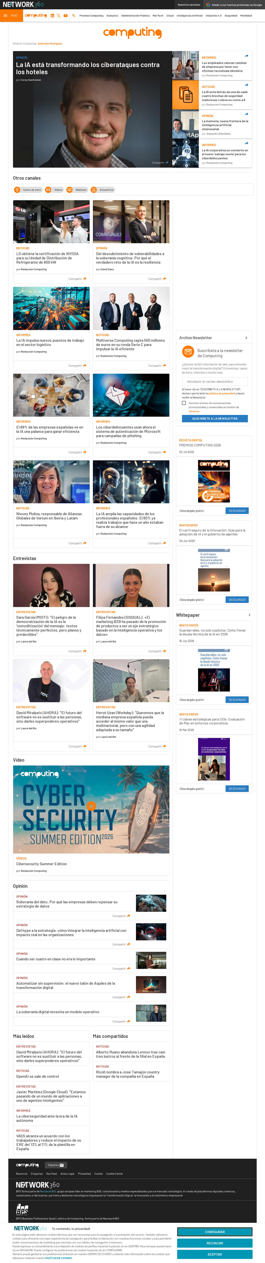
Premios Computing (91, 15)
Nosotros (21, 1173)
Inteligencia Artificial (190, 15)
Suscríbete (215, 418)
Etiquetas (37, 1173)
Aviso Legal (67, 1173)
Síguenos (53, 1164)
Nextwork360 (48, 1191)
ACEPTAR (215, 1254)
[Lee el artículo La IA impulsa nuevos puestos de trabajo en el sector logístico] (51, 328)
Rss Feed (51, 1173)
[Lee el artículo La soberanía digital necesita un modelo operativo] (91, 1014)
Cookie (98, 1173)
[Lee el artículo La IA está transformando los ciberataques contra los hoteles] (92, 109)
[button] (11, 15)
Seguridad (231, 15)
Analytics (112, 15)
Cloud (170, 15)
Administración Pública (135, 15)
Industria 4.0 (214, 15)
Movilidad (246, 15)
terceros (194, 411)
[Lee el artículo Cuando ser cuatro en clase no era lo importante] (91, 961)
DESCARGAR (237, 510)
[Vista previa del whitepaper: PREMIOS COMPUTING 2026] (214, 481)
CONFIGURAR (215, 1231)
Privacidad (84, 1173)
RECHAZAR (215, 1243)
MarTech (158, 15)
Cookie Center (114, 1173)
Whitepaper (188, 615)
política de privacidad (222, 393)
